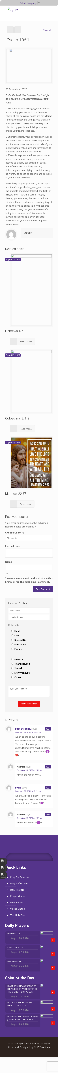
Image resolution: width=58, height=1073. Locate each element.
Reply (48, 729)
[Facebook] (24, 1052)
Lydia (18, 787)
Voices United (17, 908)
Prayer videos (17, 896)
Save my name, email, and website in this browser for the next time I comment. (29, 580)
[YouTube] (29, 1052)
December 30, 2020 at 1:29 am (29, 770)
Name (8, 561)
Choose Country (14, 532)
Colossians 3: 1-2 (17, 418)
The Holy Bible (18, 915)
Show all (47, 29)
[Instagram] (33, 1052)
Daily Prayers (17, 889)
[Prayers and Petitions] (13, 13)
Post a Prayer (13, 546)
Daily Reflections (19, 883)
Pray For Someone (20, 877)
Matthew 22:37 (15, 494)
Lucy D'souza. (23, 728)
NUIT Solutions (42, 1047)
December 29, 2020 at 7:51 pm (28, 791)
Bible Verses (17, 902)
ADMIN (28, 232)
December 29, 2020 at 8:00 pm (28, 732)
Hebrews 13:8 (15, 331)
